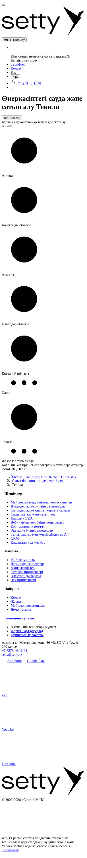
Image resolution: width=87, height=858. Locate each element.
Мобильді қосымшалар (28, 605)
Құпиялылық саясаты (27, 635)
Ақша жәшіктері (23, 568)
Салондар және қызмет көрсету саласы (40, 510)
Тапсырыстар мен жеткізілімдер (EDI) (39, 534)
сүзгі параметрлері (70, 465)
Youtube (8, 729)
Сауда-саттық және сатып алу (33, 514)
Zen (4, 695)
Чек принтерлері (23, 580)
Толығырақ (10, 850)
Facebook (9, 764)
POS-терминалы (23, 560)
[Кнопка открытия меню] (3, 5)
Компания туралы (19, 618)
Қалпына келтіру (15, 465)
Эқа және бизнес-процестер (32, 530)
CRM (15, 538)
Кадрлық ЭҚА (22, 518)
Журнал (17, 601)
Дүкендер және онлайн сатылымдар (38, 506)
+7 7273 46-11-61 (14, 650)
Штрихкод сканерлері (27, 564)
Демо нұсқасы (21, 609)
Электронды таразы (26, 576)
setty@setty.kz (12, 654)
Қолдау (16, 68)
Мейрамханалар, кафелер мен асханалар (41, 502)
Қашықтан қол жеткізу (28, 542)
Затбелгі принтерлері (27, 572)
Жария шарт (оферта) (27, 631)
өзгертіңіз (47, 465)
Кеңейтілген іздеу (24, 60)
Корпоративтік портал (28, 526)
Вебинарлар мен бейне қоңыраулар (37, 522)
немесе (34, 465)
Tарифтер (18, 64)
